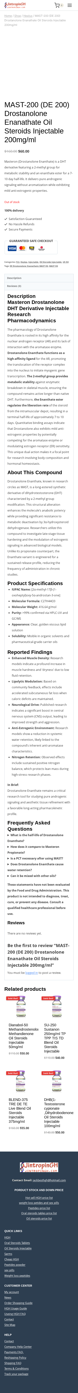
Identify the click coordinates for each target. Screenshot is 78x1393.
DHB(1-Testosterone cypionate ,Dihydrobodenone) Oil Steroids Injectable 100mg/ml (59, 1113)
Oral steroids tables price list (39, 1213)
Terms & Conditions (16, 1368)
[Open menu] (69, 5)
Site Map (9, 1325)
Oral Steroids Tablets (17, 1243)
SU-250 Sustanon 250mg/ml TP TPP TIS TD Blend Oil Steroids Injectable (55, 1038)
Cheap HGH (11, 1259)
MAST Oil (53, 266)
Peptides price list (39, 1208)
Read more (21, 1065)
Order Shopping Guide (18, 1303)
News (7, 1297)
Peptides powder (14, 1264)
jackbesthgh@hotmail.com (49, 1180)
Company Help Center (18, 1346)
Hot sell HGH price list (39, 1197)
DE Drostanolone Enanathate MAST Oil (29, 266)
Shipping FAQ (12, 1363)
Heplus (23, 262)
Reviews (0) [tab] (14, 286)
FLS (17, 262)
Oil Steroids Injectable (51, 262)
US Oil (66, 262)
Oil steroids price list (39, 1218)
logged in (31, 973)
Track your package (16, 1374)
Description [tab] (14, 278)
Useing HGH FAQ (15, 1314)
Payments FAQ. (14, 1352)
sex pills (9, 1270)
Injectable (33, 262)
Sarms (8, 1254)
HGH (7, 1237)
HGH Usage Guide (15, 1308)
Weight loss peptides (17, 1275)
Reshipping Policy (15, 1357)
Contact (9, 1319)
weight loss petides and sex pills (39, 1203)
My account (11, 1292)
